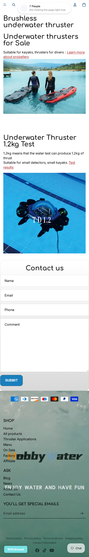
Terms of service (53, 538)
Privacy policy (32, 538)
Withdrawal (15, 549)
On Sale (9, 450)
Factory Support (15, 455)
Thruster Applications (19, 439)
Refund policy (14, 538)
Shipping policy (74, 538)
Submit (11, 380)
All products (12, 434)
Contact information (44, 542)
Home (8, 428)
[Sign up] (82, 513)
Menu (7, 445)
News (7, 483)
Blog (6, 478)
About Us (10, 489)
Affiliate (9, 461)
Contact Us (11, 494)
